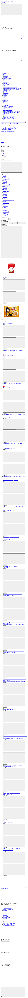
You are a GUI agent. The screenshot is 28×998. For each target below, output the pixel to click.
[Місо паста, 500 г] (15, 537)
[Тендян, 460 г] (15, 566)
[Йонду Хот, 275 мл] (15, 793)
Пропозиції (16, 123)
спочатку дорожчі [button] (22, 222)
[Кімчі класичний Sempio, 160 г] (15, 476)
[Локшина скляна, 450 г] (15, 594)
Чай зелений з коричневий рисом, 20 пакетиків (14, 681)
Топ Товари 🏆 (6, 125)
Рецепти (12, 131)
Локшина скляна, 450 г (8, 595)
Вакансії (5, 918)
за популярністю (4, 221)
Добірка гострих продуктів (9, 128)
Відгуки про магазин (5, 131)
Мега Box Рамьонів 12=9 (9, 448)
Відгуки (5, 910)
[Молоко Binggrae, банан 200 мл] (15, 414)
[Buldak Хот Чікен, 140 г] (15, 383)
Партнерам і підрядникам (9, 923)
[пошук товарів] (11, 9)
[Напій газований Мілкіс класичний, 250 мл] (15, 736)
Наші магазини (6, 917)
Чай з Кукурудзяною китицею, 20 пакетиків (13, 624)
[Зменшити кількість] (14, 284)
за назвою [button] (3, 224)
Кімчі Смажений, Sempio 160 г (10, 510)
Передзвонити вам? (5, 940)
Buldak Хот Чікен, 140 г (8, 387)
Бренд (2, 159)
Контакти (5, 916)
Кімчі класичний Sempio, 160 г (10, 480)
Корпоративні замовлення (9, 925)
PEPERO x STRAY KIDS (6, 122)
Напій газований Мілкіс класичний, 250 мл (13, 738)
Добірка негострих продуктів (10, 127)
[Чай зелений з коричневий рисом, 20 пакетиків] (15, 679)
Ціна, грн (3, 217)
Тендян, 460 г (6, 567)
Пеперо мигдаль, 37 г (8, 850)
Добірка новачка (7, 129)
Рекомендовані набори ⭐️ (7, 123)
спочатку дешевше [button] (13, 222)
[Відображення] (11, 231)
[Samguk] (7, 902)
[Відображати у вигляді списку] (11, 253)
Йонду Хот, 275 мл (7, 794)
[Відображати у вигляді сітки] (11, 242)
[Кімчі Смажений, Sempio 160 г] (15, 506)
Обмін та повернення (8, 909)
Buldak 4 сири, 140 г (8, 323)
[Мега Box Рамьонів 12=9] (15, 443)
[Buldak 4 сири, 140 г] (15, 312)
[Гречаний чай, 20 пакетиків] (15, 651)
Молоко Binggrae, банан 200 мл (10, 417)
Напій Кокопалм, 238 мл (9, 766)
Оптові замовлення (7, 924)
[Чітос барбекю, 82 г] (15, 821)
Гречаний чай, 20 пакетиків (9, 652)
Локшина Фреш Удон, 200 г (9, 709)
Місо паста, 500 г (7, 539)
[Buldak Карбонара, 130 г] (15, 350)
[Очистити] (11, 167)
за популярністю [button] (4, 222)
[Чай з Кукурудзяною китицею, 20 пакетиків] (15, 622)
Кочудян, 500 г (6, 277)
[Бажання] (14, 44)
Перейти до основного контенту (8, 1)
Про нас (5, 915)
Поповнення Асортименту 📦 (19, 122)
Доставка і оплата (7, 908)
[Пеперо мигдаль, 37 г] (15, 848)
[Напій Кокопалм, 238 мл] (15, 765)
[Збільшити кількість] (14, 297)
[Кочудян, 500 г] (15, 268)
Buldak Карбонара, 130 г (9, 355)
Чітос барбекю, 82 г (7, 822)
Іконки (2, 151)
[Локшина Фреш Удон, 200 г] (15, 708)
